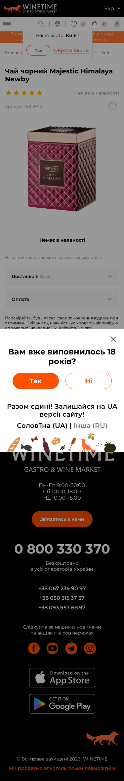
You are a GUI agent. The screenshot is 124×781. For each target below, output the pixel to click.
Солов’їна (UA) (42, 426)
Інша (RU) (90, 426)
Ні (88, 381)
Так (35, 381)
